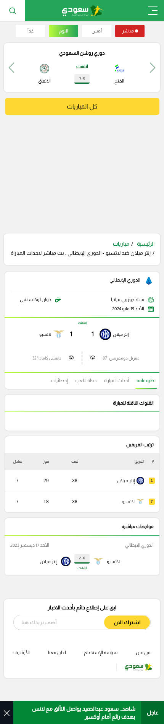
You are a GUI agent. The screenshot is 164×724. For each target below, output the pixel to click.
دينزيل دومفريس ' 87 (121, 358)
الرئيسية (145, 244)
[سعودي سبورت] (82, 10)
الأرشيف (21, 652)
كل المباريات (82, 106)
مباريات (121, 244)
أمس (97, 31)
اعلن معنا (57, 652)
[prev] (152, 67)
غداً (30, 31)
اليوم (63, 31)
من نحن (143, 652)
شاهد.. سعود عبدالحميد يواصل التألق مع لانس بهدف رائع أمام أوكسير (83, 713)
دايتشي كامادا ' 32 (46, 358)
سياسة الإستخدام (100, 652)
